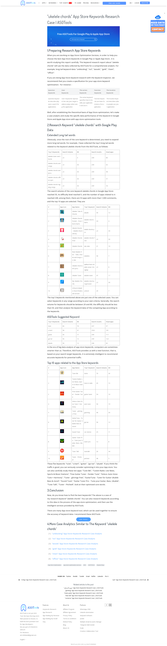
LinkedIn (100, 576)
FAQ (44, 622)
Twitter (68, 576)
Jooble (82, 619)
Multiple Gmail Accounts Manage (90, 622)
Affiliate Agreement (69, 612)
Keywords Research (49, 609)
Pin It (106, 576)
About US (66, 628)
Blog (64, 625)
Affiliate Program (68, 609)
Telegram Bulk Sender (87, 625)
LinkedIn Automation (87, 612)
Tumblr (81, 576)
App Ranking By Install (50, 619)
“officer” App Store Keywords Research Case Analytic (75, 558)
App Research (47, 612)
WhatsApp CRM (85, 609)
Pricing (86, 3)
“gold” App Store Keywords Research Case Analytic (74, 548)
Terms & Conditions (69, 619)
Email (87, 576)
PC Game (78, 3)
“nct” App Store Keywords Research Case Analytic (74, 538)
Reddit (75, 576)
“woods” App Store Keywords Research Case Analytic (75, 543)
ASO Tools (83, 519)
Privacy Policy (67, 615)
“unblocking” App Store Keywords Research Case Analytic (77, 533)
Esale (82, 628)
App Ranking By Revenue (51, 615)
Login (137, 3)
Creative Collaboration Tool (89, 631)
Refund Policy (67, 622)
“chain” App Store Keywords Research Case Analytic (75, 553)
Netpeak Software (86, 615)
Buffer (93, 576)
